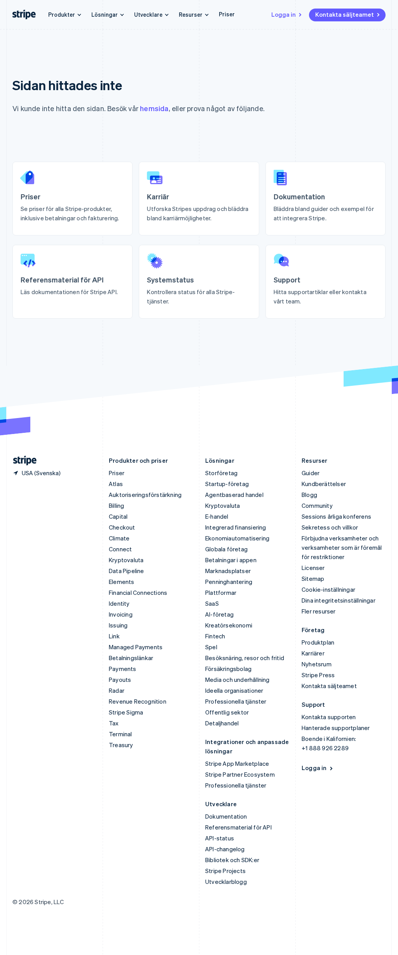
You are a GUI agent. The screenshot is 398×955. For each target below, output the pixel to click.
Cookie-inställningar (328, 589)
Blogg (309, 494)
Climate (119, 538)
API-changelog (225, 849)
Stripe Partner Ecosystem (240, 774)
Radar (116, 690)
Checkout (122, 527)
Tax (114, 723)
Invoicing (121, 614)
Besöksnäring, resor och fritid (244, 658)
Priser (227, 13)
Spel (211, 647)
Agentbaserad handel (234, 494)
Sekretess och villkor (330, 527)
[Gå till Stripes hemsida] (21, 460)
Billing (116, 505)
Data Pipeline (126, 571)
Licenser (313, 568)
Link (114, 636)
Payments (122, 669)
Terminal (120, 734)
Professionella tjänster (236, 701)
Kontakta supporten (329, 717)
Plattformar (220, 592)
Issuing (118, 625)
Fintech (215, 636)
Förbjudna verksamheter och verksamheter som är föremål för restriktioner (342, 547)
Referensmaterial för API (238, 827)
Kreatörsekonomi (228, 625)
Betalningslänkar (131, 658)
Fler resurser (319, 611)
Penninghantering (228, 582)
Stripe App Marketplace (237, 763)
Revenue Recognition (137, 701)
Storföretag (221, 473)
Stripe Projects (225, 871)
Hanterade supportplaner (336, 728)
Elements (121, 582)
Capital (118, 516)
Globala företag (226, 549)
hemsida (154, 108)
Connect (120, 549)
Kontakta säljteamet (344, 14)
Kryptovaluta (126, 560)
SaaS (212, 603)
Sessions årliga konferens (336, 516)
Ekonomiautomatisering (237, 538)
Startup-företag (227, 484)
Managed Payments (135, 647)
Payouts (120, 679)
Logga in (283, 14)
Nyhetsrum (317, 664)
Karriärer (313, 653)
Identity (119, 603)
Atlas (116, 484)
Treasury (121, 745)
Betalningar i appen (231, 560)
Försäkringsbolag (228, 669)
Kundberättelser (324, 484)
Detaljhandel (222, 723)
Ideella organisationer (234, 690)
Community (317, 505)
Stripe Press (318, 675)
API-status (219, 838)
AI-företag (219, 614)
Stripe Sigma (126, 712)
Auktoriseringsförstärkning (145, 494)
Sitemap (313, 578)
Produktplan (318, 642)
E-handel (217, 516)
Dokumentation (226, 816)
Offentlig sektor (227, 712)
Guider (310, 473)
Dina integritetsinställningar (338, 600)
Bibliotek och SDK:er (232, 860)
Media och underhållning (237, 679)
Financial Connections (138, 592)
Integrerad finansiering (235, 527)
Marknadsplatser (228, 571)
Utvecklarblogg (226, 881)
